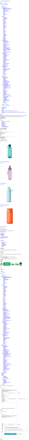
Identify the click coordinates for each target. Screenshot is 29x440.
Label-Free (4, 289)
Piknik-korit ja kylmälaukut (6, 94)
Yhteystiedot (4, 379)
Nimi (2, 392)
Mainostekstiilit (3, 334)
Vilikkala (4, 26)
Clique (4, 296)
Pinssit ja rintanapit (5, 332)
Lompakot (4, 92)
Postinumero (3, 399)
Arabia (4, 32)
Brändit (3, 16)
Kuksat (4, 90)
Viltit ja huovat (5, 102)
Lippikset (4, 71)
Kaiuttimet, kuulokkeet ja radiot (7, 87)
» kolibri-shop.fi (2, 251)
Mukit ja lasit (4, 315)
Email (2, 414)
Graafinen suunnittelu (14, 110)
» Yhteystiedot (2, 233)
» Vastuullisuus (2, 235)
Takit (4, 343)
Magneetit (4, 330)
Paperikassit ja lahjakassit (6, 63)
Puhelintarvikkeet (5, 351)
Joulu (4, 281)
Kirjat (4, 357)
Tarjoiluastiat (4, 50)
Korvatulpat (4, 60)
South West (4, 38)
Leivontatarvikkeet (5, 46)
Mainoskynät (4, 349)
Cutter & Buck (5, 17)
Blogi (2, 109)
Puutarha (4, 95)
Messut (4, 13)
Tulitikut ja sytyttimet (5, 65)
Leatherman (4, 35)
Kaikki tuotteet (3, 6)
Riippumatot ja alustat (5, 97)
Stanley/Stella (5, 294)
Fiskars (4, 300)
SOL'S (4, 25)
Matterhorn (4, 304)
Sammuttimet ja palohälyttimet (7, 49)
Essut (4, 311)
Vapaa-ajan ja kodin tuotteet (5, 84)
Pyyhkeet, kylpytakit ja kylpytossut (7, 364)
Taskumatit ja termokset (6, 100)
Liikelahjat (6, 110)
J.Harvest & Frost (5, 18)
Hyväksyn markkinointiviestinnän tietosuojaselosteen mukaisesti (9, 258)
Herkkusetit (4, 12)
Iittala (4, 33)
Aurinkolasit (4, 54)
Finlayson (4, 30)
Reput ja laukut (5, 73)
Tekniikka (4, 64)
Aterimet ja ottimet (5, 41)
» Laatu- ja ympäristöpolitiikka (4, 236)
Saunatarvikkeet (5, 98)
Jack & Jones (4, 287)
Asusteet (4, 67)
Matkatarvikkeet (5, 93)
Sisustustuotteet (5, 99)
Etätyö (4, 11)
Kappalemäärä (3, 400)
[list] (1, 141)
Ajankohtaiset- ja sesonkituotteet (6, 8)
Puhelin (3, 396)
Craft (4, 29)
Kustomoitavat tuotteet (6, 323)
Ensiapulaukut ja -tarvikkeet (6, 42)
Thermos (4, 39)
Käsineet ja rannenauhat (6, 69)
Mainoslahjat (3, 123)
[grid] (0, 141)
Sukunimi (19, 424)
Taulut (4, 101)
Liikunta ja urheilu (5, 85)
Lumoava (4, 21)
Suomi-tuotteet (5, 14)
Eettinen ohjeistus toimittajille (6, 382)
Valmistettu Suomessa (4, 7)
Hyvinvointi (4, 88)
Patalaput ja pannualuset (6, 48)
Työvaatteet (4, 75)
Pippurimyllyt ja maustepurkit (6, 317)
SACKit (4, 24)
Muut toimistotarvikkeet (6, 82)
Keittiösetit (4, 45)
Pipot (4, 72)
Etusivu (1, 118)
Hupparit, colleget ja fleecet (6, 68)
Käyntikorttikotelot (5, 80)
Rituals (4, 292)
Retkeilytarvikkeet (5, 96)
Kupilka (4, 20)
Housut (4, 336)
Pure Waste (4, 306)
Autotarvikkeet (5, 55)
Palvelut (3, 375)
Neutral (4, 36)
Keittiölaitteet (4, 44)
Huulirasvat (4, 326)
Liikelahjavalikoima (4, 107)
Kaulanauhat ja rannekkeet (6, 328)
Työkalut (4, 370)
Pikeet (4, 340)
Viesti (2, 401)
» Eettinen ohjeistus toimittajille (4, 237)
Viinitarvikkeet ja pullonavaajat (7, 51)
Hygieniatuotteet (5, 58)
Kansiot (4, 79)
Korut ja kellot (5, 89)
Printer (4, 37)
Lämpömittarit (5, 360)
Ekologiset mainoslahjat (6, 279)
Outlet (2, 76)
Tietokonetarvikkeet (5, 83)
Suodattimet (1, 133)
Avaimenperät (5, 56)
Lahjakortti (3, 384)
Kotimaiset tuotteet (5, 10)
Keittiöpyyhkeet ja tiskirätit (6, 313)
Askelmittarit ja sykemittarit (6, 86)
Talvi (4, 15)
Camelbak (4, 27)
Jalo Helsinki (4, 34)
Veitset (4, 319)
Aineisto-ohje (3, 110)
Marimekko (4, 22)
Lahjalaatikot (4, 61)
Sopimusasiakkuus (10, 110)
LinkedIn (1, 255)
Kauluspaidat (4, 338)
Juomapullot (4, 59)
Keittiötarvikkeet (4, 122)
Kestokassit (4, 70)
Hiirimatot (4, 78)
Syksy (4, 283)
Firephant (4, 31)
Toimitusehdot (2, 234)
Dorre (4, 298)
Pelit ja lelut (4, 362)
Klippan (4, 19)
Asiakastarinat (3, 245)
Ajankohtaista (3, 243)
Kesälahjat (4, 9)
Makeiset (4, 62)
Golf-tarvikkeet (5, 355)
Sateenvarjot (4, 366)
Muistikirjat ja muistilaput (6, 81)
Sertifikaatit (4, 381)
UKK (4, 383)
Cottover (4, 28)
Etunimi (10, 424)
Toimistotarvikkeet (4, 125)
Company (3, 388)
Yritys (2, 111)
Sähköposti (1, 259)
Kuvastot (3, 108)
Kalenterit (4, 347)
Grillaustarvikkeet (5, 43)
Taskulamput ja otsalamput (6, 368)
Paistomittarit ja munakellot (6, 47)
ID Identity (4, 302)
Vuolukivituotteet (5, 52)
